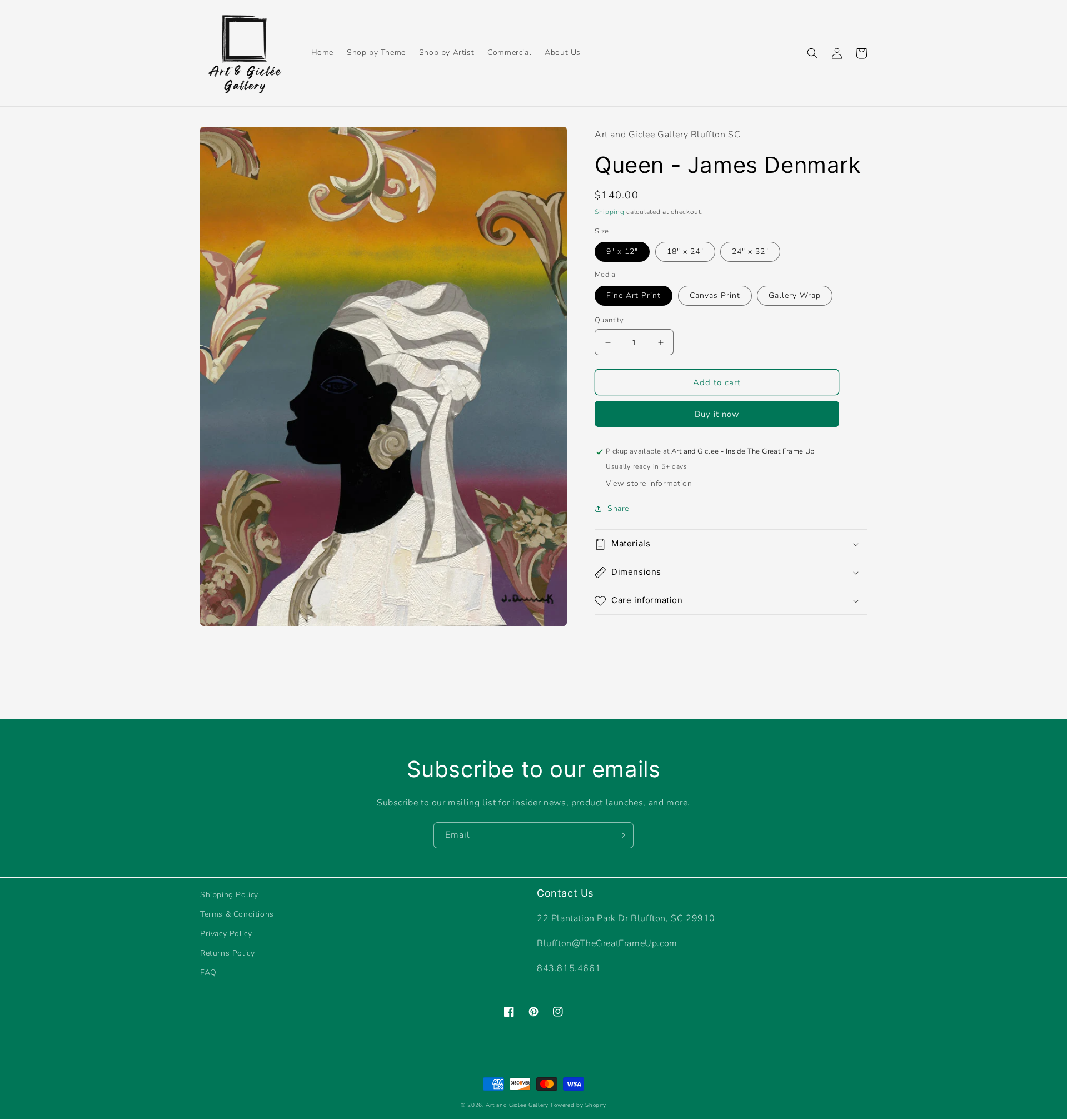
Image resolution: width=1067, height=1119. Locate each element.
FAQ (208, 972)
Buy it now (717, 414)
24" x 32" (750, 252)
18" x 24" (685, 252)
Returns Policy (227, 953)
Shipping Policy (229, 894)
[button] (812, 53)
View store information (649, 484)
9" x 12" (622, 252)
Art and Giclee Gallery (517, 1105)
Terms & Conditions (237, 914)
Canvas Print (715, 295)
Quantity (609, 320)
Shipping (610, 212)
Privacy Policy (226, 933)
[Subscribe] (621, 835)
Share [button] (618, 509)
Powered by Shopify (579, 1105)
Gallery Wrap (795, 295)
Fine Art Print (633, 295)
